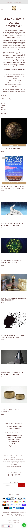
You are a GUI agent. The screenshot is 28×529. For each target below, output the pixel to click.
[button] (7, 526)
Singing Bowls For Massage (14, 437)
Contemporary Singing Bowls (14, 426)
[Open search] (4, 9)
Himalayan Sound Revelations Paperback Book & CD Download (13, 187)
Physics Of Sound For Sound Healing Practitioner (11, 262)
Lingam (3, 111)
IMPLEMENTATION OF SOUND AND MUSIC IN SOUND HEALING (12, 336)
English (9, 494)
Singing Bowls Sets (14, 441)
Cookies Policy (22, 516)
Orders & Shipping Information (18, 512)
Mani (2, 107)
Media (14, 444)
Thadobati (4, 113)
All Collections (5, 512)
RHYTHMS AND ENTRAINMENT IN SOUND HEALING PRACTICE (12, 373)
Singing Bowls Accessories (14, 446)
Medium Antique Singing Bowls (14, 433)
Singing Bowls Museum (14, 439)
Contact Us (14, 516)
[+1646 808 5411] (23, 10)
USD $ (17, 494)
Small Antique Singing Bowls (14, 435)
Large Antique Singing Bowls (14, 431)
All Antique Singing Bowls (14, 428)
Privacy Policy (18, 514)
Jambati (3, 105)
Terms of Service (6, 516)
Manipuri (3, 109)
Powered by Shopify (14, 522)
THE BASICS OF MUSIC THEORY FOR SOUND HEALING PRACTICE (12, 224)
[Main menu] (2, 9)
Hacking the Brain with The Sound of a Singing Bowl (14, 299)
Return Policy (10, 514)
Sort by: (4, 95)
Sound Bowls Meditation (10, 149)
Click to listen (14, 145)
